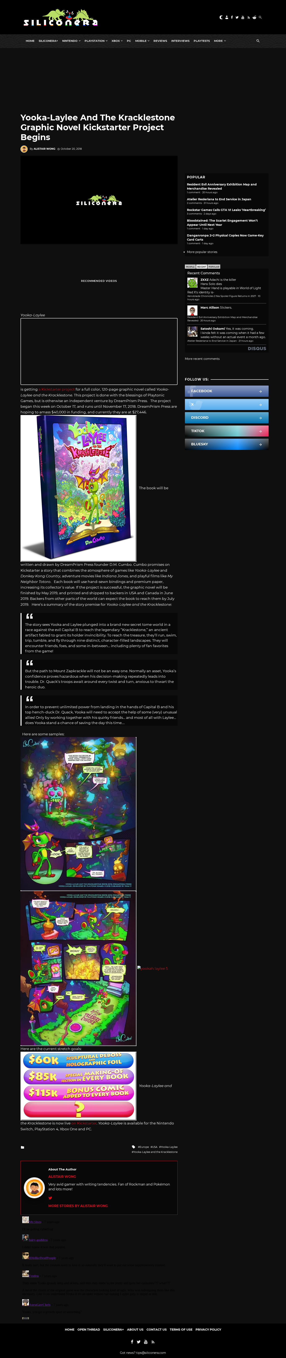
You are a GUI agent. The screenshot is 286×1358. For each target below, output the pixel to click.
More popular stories (202, 252)
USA (154, 1146)
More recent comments (202, 359)
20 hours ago (208, 320)
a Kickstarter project (57, 389)
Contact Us (157, 1329)
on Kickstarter (84, 1123)
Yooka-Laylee (169, 1146)
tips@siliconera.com (151, 1353)
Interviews (180, 40)
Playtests (202, 40)
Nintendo (69, 40)
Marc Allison (210, 307)
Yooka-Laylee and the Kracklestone (155, 1152)
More (218, 40)
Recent (201, 267)
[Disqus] (99, 1267)
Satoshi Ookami (213, 329)
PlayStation (94, 40)
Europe (144, 1146)
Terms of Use (181, 1329)
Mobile (141, 40)
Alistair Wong (44, 148)
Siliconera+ (48, 40)
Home (30, 40)
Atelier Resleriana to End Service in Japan (219, 199)
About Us (135, 1329)
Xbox (116, 40)
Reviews (160, 40)
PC (129, 40)
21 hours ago (246, 340)
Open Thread (88, 1329)
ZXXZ (205, 280)
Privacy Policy (208, 1329)
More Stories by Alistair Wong (78, 1206)
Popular (214, 267)
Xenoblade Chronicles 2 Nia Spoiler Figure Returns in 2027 (221, 296)
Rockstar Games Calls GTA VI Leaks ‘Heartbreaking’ (226, 210)
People (190, 267)
